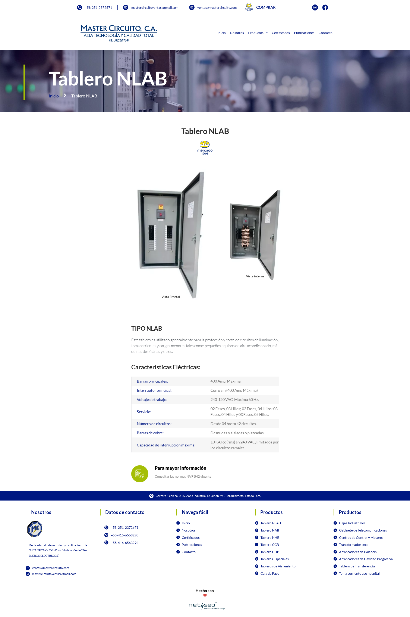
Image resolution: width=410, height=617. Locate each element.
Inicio (54, 95)
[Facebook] (325, 7)
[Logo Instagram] (315, 7)
